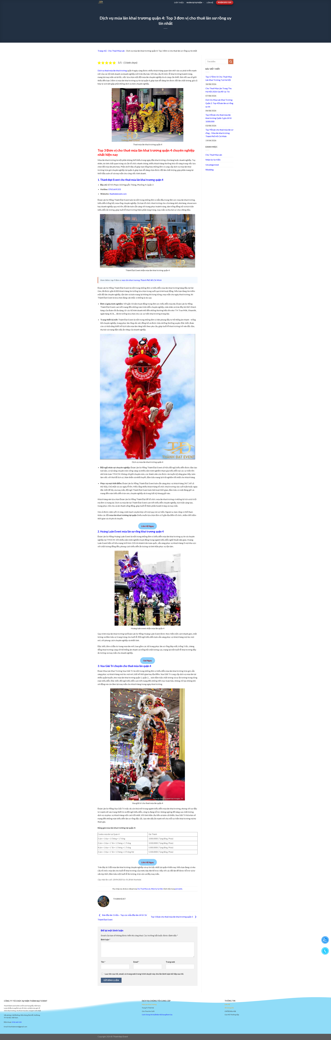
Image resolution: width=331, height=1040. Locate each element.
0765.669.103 (114, 189)
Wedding (209, 169)
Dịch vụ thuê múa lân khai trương (112, 70)
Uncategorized (212, 164)
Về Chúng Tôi (229, 1008)
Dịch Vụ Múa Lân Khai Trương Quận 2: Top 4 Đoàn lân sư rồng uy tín (219, 103)
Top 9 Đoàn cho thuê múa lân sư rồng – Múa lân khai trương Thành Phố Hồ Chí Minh (219, 132)
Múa (143, 1004)
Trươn (153, 1004)
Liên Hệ (210, 3)
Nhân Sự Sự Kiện (194, 3)
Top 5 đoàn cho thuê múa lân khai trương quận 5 (172, 916)
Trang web (170, 962)
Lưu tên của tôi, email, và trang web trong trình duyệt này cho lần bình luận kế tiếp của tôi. (144, 974)
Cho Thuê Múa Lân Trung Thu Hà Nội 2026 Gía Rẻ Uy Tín (218, 90)
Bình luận (105, 939)
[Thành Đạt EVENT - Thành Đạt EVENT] (118, 2)
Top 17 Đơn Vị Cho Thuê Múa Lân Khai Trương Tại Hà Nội (218, 78)
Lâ (146, 1004)
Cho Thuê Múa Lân (116, 50)
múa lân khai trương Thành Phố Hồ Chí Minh (141, 280)
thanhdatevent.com (118, 194)
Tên (103, 962)
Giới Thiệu (179, 3)
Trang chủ (102, 50)
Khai (149, 1004)
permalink (178, 889)
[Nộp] (230, 61)
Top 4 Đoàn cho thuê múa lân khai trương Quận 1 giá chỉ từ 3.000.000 (218, 118)
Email (136, 962)
